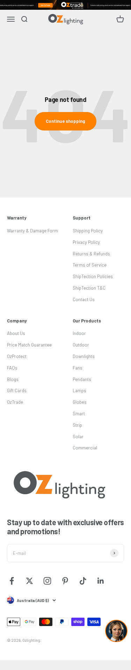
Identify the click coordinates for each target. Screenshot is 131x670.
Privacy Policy (86, 242)
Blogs (13, 379)
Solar (78, 436)
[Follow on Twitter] (29, 581)
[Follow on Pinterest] (65, 581)
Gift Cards (17, 390)
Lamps (79, 390)
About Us (16, 333)
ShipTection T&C (89, 288)
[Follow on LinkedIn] (100, 581)
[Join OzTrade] (65, 5)
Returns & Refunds (91, 253)
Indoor (79, 333)
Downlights (84, 356)
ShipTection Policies (93, 276)
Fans (77, 368)
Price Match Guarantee (29, 345)
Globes (80, 402)
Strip (77, 425)
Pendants (82, 379)
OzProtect (17, 356)
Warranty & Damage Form (32, 230)
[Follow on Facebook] (11, 581)
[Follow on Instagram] (47, 581)
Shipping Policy (88, 230)
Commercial (85, 448)
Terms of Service (90, 265)
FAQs (12, 368)
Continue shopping (65, 121)
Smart (79, 413)
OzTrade (15, 402)
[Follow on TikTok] (83, 581)
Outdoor (81, 345)
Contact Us (84, 299)
